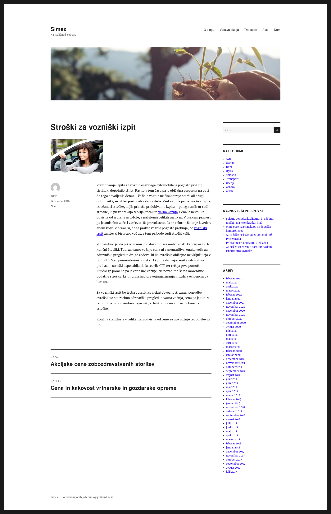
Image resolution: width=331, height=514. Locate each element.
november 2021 (235, 306)
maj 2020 (231, 339)
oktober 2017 (234, 459)
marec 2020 (233, 347)
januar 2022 (233, 298)
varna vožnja (168, 212)
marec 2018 (233, 439)
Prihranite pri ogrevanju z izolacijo (247, 243)
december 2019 (235, 359)
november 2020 (235, 314)
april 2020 (232, 343)
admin (54, 195)
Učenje (230, 183)
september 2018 (235, 415)
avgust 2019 (233, 375)
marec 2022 (233, 290)
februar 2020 (234, 351)
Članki (54, 206)
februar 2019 (234, 399)
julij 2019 (231, 379)
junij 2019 (232, 383)
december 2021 (235, 302)
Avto (265, 29)
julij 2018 (231, 423)
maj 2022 (231, 282)
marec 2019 (233, 395)
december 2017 (235, 451)
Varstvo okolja (229, 29)
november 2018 (235, 407)
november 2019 (235, 363)
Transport (250, 29)
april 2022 (232, 286)
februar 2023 (234, 278)
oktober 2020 (234, 318)
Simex (58, 29)
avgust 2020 (233, 326)
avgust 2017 (233, 467)
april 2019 (232, 391)
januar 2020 (233, 355)
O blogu (209, 29)
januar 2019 (233, 403)
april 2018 (232, 435)
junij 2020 (232, 335)
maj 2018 (231, 431)
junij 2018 (232, 427)
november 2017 (235, 455)
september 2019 (236, 371)
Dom (277, 29)
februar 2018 (233, 443)
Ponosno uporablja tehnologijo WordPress (87, 497)
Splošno (231, 175)
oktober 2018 (234, 411)
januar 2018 (233, 447)
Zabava (230, 187)
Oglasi (230, 171)
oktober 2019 (234, 367)
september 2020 (236, 322)
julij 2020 (231, 331)
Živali (229, 191)
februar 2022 (234, 294)
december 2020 (235, 310)
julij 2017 (231, 471)
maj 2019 (231, 387)
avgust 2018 (233, 419)
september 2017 (235, 463)
